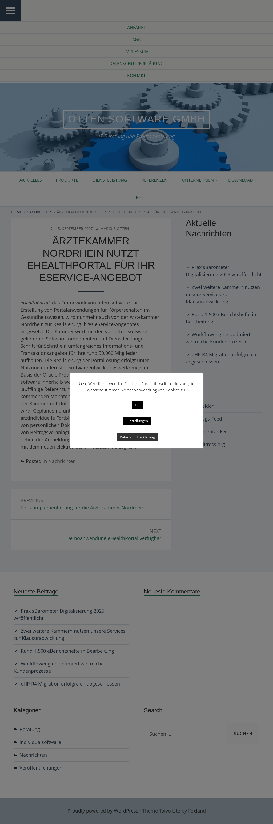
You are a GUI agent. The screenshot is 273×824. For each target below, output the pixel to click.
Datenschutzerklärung (137, 437)
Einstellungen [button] (137, 420)
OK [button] (137, 404)
